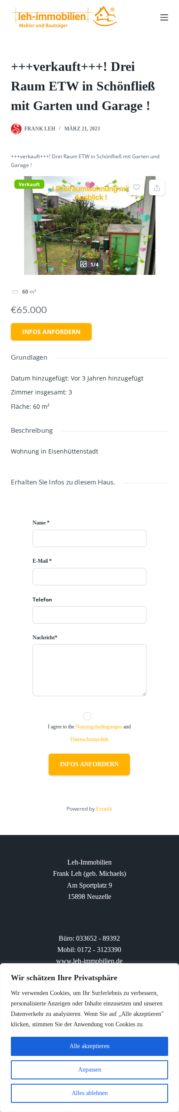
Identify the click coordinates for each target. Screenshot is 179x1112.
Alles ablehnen (90, 1093)
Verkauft (29, 184)
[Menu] (164, 17)
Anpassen (89, 1069)
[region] (89, 1037)
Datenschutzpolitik (89, 739)
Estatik (104, 808)
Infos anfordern (51, 331)
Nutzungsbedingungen (99, 727)
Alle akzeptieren (89, 1046)
